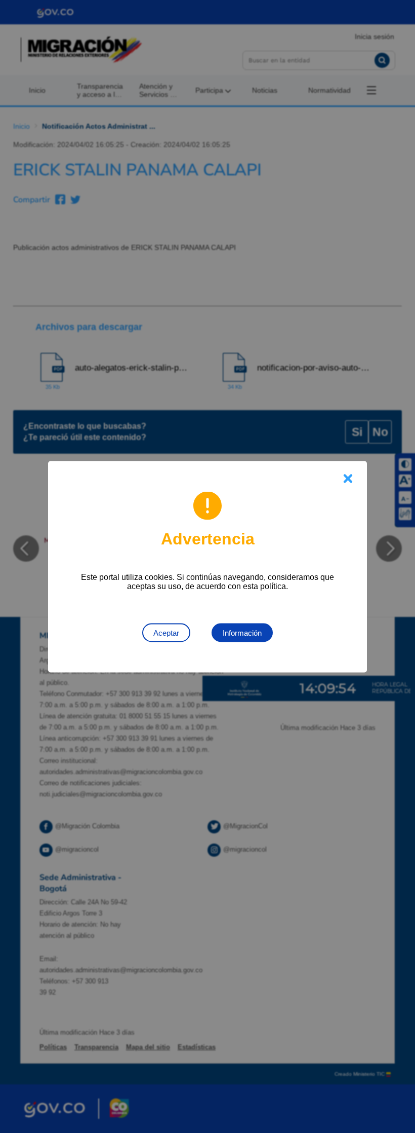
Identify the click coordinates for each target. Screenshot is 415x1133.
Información (242, 632)
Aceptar (166, 632)
